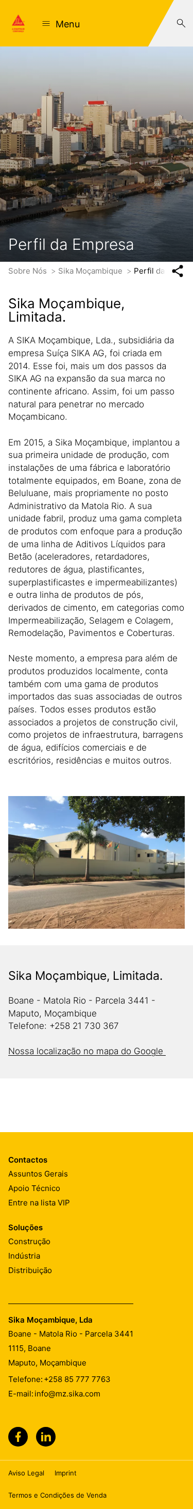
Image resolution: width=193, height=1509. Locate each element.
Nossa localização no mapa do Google (87, 1051)
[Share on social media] (177, 271)
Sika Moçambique (91, 271)
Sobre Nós (28, 271)
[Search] (181, 23)
